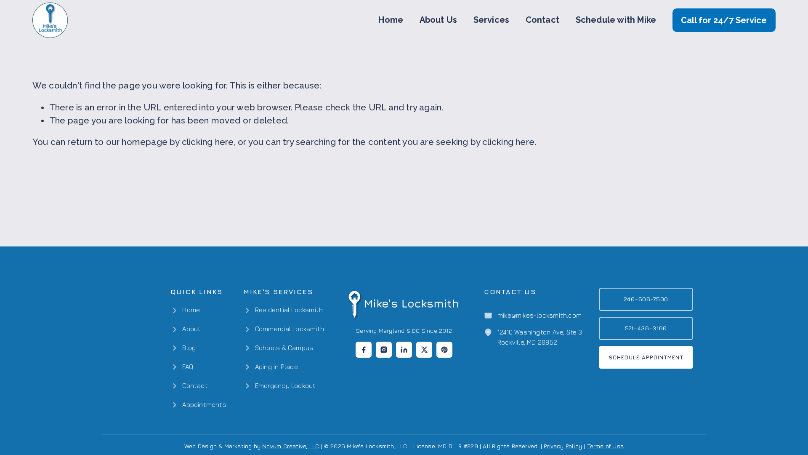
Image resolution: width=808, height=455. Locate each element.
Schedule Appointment (646, 357)
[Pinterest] (444, 350)
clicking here (208, 142)
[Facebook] (364, 350)
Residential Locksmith (289, 309)
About (191, 328)
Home (390, 20)
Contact (542, 20)
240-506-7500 (646, 298)
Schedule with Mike (616, 20)
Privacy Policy (563, 446)
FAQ (187, 366)
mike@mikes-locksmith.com (539, 315)
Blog (189, 347)
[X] (424, 350)
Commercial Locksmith (289, 328)
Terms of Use (605, 446)
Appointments (204, 404)
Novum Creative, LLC (290, 446)
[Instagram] (384, 350)
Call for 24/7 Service (724, 20)
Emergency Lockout (285, 385)
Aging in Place (276, 366)
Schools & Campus (284, 347)
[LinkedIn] (404, 350)
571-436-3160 (646, 328)
